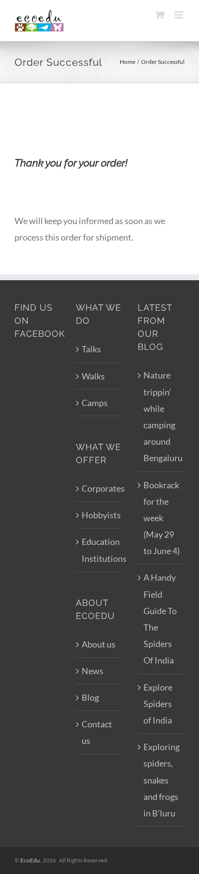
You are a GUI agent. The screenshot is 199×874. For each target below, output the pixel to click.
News (92, 670)
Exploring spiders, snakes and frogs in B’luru (161, 779)
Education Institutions (100, 549)
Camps (95, 402)
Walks (93, 376)
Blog (90, 697)
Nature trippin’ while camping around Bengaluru (161, 416)
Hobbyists (100, 515)
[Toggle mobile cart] (160, 15)
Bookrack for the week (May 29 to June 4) (161, 518)
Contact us (97, 732)
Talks (91, 349)
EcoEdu (30, 860)
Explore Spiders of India (157, 703)
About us (98, 644)
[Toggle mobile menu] (179, 15)
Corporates (100, 488)
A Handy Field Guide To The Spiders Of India (160, 618)
